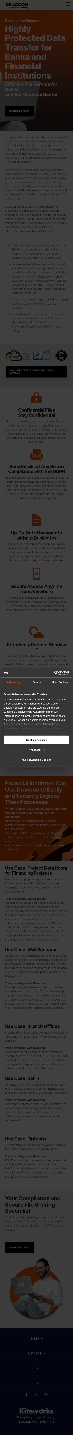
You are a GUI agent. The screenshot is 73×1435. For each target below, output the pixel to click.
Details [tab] (36, 682)
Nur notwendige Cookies (36, 759)
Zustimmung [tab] (13, 682)
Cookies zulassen (36, 739)
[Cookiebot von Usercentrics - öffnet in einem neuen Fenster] (54, 673)
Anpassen (35, 749)
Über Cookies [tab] (60, 682)
